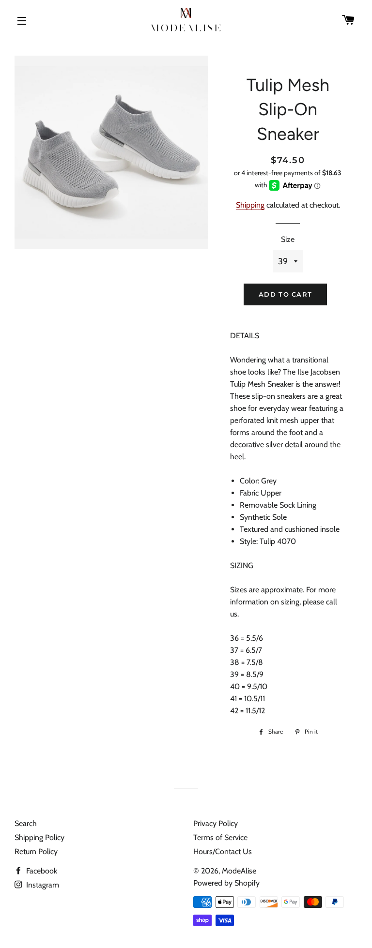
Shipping (250, 205)
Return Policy (36, 851)
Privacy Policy (215, 823)
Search (26, 823)
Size (287, 239)
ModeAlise (239, 870)
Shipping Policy (39, 837)
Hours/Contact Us (222, 851)
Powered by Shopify (226, 883)
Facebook (40, 870)
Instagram (41, 884)
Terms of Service (220, 837)
